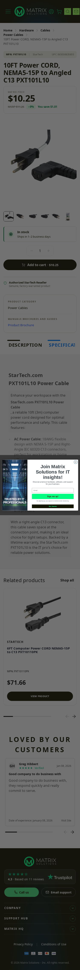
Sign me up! (52, 496)
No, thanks (53, 506)
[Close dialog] (75, 462)
